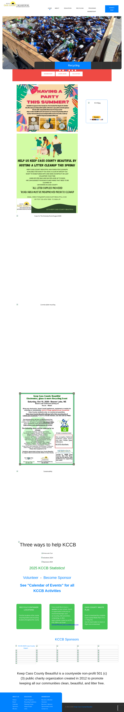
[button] (60, 70)
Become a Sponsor (46, 704)
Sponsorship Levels (47, 706)
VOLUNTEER (76, 74)
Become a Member (46, 700)
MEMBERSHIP (48, 74)
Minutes (15, 708)
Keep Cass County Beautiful (83, 707)
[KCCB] (15, 3)
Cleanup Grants (28, 704)
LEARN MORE (62, 74)
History (15, 700)
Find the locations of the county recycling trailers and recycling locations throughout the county (29, 618)
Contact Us (44, 708)
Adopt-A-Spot (28, 706)
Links (25, 708)
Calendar (15, 704)
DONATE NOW (111, 9)
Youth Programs (28, 700)
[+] (46, 647)
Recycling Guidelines (30, 702)
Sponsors (15, 706)
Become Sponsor (57, 578)
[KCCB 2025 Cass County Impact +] (26, 647)
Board (14, 702)
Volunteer (30, 578)
